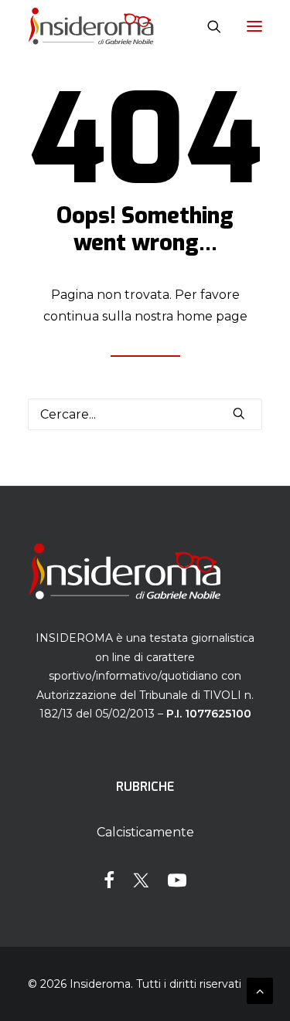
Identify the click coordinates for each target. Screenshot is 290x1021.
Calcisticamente (145, 832)
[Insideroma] (91, 26)
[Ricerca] (207, 26)
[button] (254, 26)
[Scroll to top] (260, 989)
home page (211, 316)
